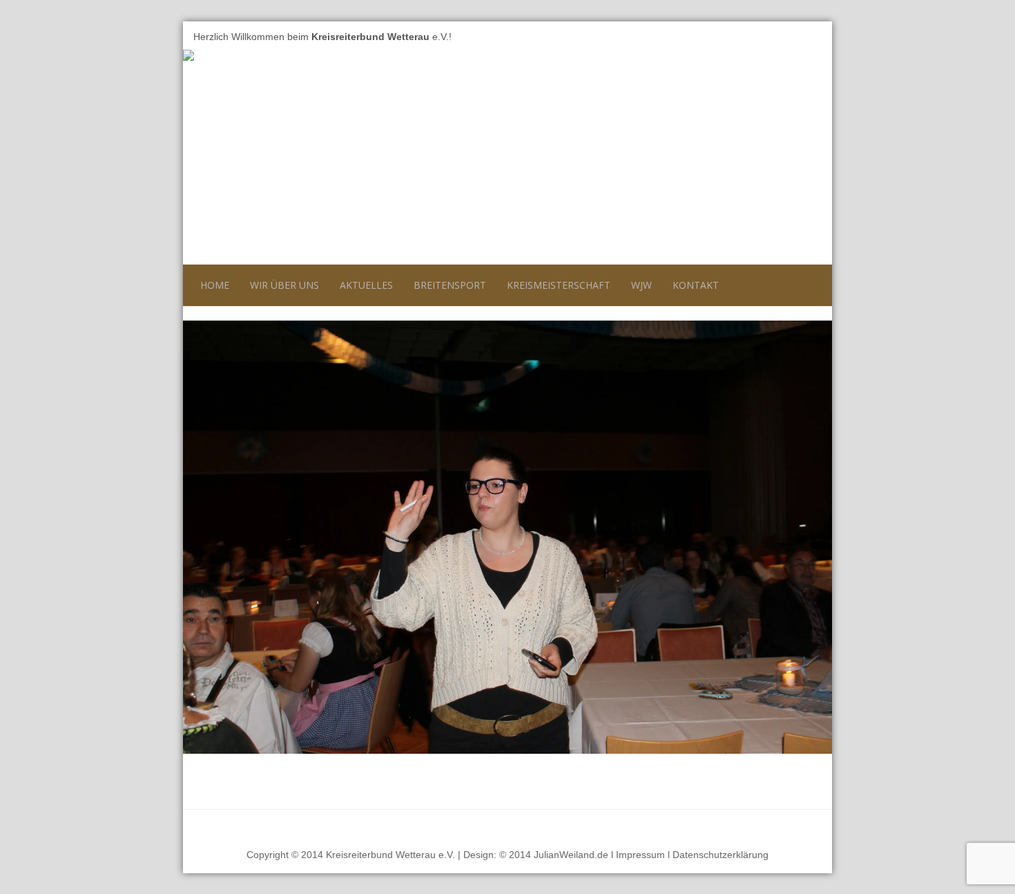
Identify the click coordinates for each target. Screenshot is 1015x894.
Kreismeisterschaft (558, 285)
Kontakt (696, 285)
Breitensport (450, 285)
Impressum (640, 854)
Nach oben (796, 826)
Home (214, 285)
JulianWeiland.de (571, 854)
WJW (641, 285)
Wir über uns (284, 285)
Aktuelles (366, 285)
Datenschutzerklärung (720, 854)
